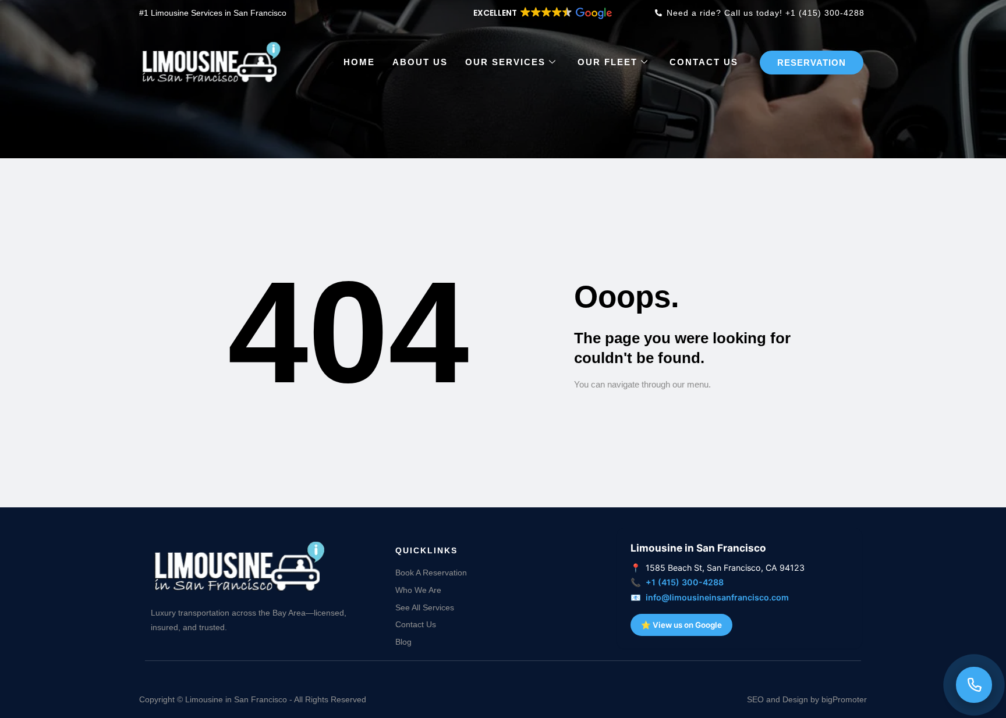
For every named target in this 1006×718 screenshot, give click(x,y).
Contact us (704, 62)
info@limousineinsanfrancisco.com (717, 597)
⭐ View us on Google (681, 625)
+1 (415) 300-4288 (685, 582)
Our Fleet (607, 62)
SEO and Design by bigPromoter (807, 699)
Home (359, 62)
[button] (542, 13)
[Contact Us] (974, 685)
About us (420, 62)
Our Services (505, 62)
